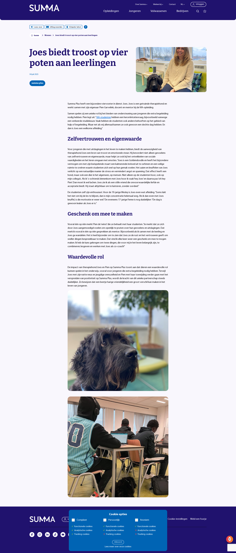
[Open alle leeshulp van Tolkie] (85, 27)
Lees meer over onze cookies (118, 547)
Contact (172, 4)
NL (182, 4)
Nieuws (48, 35)
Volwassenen (159, 11)
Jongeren (135, 11)
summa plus (37, 83)
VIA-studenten (103, 117)
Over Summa (140, 4)
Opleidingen (111, 11)
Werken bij (157, 4)
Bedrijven (182, 11)
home (36, 36)
